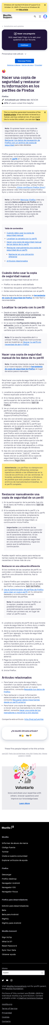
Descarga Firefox (24, 61)
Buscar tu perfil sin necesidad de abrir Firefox (23, 343)
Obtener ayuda (9, 954)
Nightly (5, 919)
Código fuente (8, 847)
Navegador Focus (10, 892)
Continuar (24, 45)
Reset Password (9, 946)
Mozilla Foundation (14, 988)
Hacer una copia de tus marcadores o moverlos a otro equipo (22, 711)
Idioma (4, 968)
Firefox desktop (9, 879)
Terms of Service (9, 1008)
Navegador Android (11, 883)
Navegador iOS (9, 887)
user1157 (5, 753)
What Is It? (7, 941)
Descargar (6, 874)
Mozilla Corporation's (17, 986)
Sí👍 (21, 735)
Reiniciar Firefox (28, 200)
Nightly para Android (11, 923)
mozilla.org (7, 1004)
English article (10, 115)
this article (23, 10)
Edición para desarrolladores (15, 906)
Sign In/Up (7, 937)
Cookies (5, 1017)
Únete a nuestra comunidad (14, 856)
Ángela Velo (37, 753)
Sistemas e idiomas (14, 65)
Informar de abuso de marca (15, 843)
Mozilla (8, 828)
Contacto (6, 1021)
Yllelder (28, 756)
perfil (14, 159)
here (38, 119)
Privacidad (38, 65)
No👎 (29, 735)
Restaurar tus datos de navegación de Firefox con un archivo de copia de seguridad (22, 142)
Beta (4, 910)
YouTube (7, 980)
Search (35, 16)
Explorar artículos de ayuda (14, 860)
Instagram (11, 980)
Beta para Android (10, 914)
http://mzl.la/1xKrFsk (34, 719)
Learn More (24, 803)
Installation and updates (14, 26)
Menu (40, 16)
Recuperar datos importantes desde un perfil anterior (22, 701)
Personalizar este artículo (12, 54)
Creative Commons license (30, 998)
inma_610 (29, 753)
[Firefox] (24, 71)
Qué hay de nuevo (28, 65)
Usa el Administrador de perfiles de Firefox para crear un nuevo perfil (24, 591)
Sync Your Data (9, 950)
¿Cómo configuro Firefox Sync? (30, 187)
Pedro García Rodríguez (17, 753)
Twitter (5, 852)
